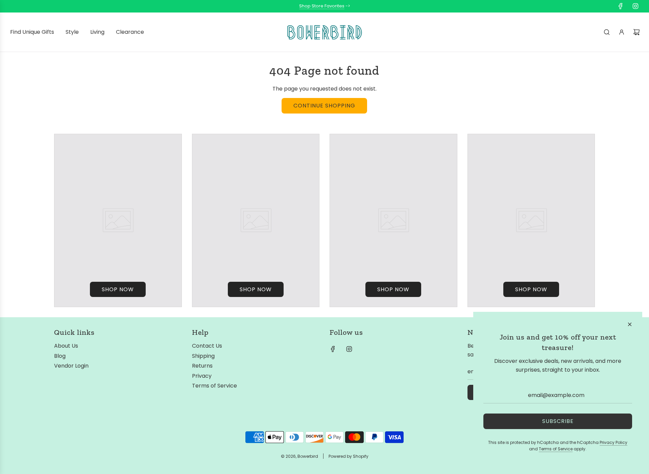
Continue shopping (324, 105)
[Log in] (621, 32)
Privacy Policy (613, 442)
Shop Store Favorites (321, 6)
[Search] (606, 32)
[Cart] (636, 32)
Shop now (118, 289)
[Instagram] (635, 6)
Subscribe (558, 421)
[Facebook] (620, 6)
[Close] (629, 324)
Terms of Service (556, 449)
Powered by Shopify (348, 456)
